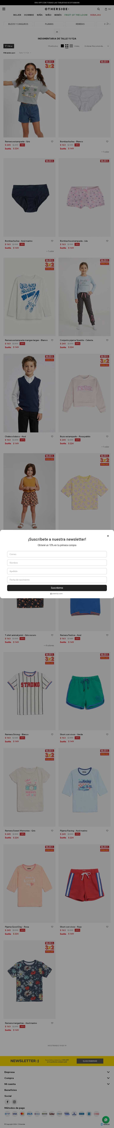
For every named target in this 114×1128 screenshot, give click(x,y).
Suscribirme (57, 587)
